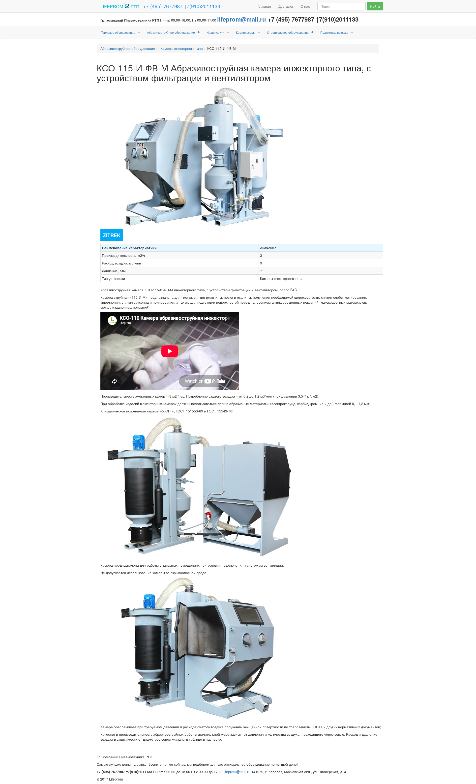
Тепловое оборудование (118, 32)
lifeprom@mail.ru (241, 19)
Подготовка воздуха (334, 32)
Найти (375, 6)
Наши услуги (215, 32)
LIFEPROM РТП (119, 6)
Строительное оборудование (288, 32)
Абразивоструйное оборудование (171, 32)
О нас (305, 6)
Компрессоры (245, 32)
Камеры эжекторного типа (181, 48)
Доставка (285, 6)
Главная (264, 6)
